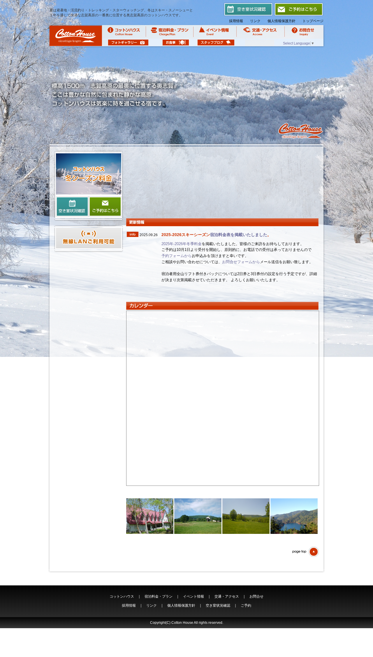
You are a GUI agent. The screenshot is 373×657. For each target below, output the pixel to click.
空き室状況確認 (218, 605)
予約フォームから (176, 256)
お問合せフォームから (241, 262)
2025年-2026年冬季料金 (181, 244)
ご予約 (246, 605)
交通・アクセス (226, 596)
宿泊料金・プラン (159, 596)
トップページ (312, 21)
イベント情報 (193, 596)
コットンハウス (122, 596)
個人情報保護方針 (281, 21)
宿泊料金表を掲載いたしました (238, 234)
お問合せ (256, 596)
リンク (255, 21)
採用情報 (236, 21)
